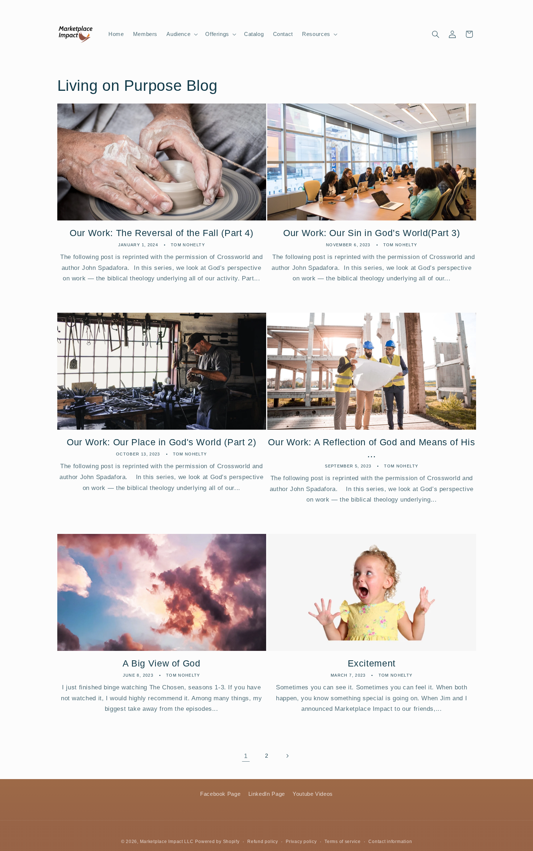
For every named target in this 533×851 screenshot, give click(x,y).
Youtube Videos (313, 794)
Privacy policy (301, 841)
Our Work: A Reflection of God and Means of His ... (371, 448)
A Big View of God (162, 663)
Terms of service (343, 841)
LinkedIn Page (266, 794)
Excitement (372, 663)
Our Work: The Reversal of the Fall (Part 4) (161, 233)
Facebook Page (220, 794)
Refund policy (262, 841)
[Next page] (287, 755)
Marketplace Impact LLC (167, 841)
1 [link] (246, 756)
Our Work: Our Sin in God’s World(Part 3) (371, 233)
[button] (181, 34)
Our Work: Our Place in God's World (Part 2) (161, 442)
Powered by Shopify (217, 841)
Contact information (390, 841)
